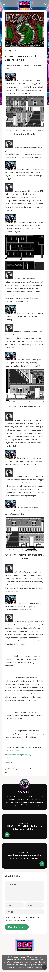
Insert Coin (9, 762)
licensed (33, 769)
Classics (26, 747)
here (17, 750)
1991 (9, 769)
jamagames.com (20, 957)
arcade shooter (23, 769)
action (13, 769)
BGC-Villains (24, 792)
